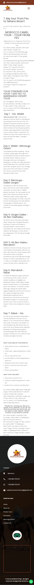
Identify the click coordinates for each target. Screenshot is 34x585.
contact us (9, 412)
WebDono (25, 581)
